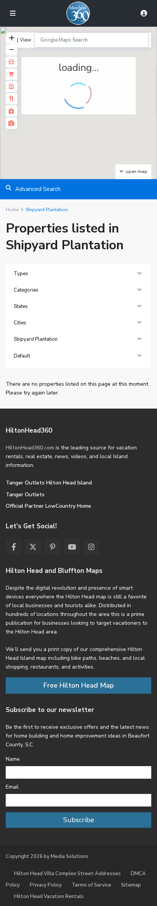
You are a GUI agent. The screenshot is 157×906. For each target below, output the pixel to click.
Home (12, 210)
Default (22, 356)
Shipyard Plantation (36, 339)
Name (13, 759)
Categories (26, 290)
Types (21, 273)
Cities (20, 322)
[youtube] (72, 547)
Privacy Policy (46, 885)
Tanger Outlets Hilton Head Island (49, 482)
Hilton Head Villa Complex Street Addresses (67, 873)
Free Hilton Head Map (78, 685)
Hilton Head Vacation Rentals (49, 896)
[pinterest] (52, 547)
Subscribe (78, 819)
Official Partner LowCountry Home (48, 506)
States (21, 306)
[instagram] (91, 547)
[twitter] (33, 547)
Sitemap (131, 885)
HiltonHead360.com (30, 447)
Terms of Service (91, 885)
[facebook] (13, 547)
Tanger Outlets (25, 494)
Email (12, 787)
